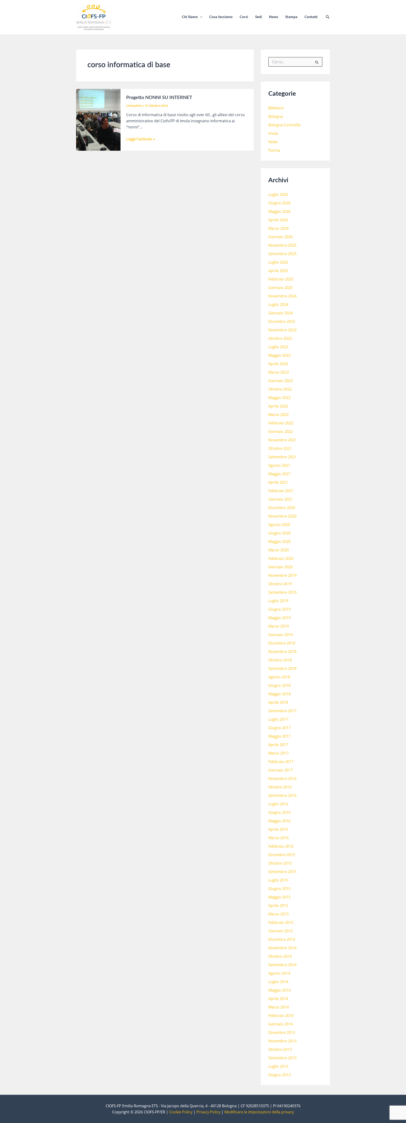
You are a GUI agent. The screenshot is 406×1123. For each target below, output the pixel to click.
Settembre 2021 (282, 456)
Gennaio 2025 (280, 287)
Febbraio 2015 (280, 922)
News (273, 17)
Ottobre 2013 (280, 1049)
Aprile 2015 (278, 905)
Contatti (310, 17)
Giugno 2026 (279, 203)
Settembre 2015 (282, 871)
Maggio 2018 (279, 693)
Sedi (258, 17)
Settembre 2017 (282, 710)
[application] (200, 17)
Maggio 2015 (279, 897)
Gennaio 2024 (280, 313)
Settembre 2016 (282, 795)
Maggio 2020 (279, 541)
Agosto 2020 (279, 524)
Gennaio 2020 (280, 566)
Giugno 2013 (279, 1074)
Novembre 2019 (282, 575)
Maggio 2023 (279, 355)
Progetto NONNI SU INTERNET (159, 97)
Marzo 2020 (278, 550)
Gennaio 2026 (280, 236)
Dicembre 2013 (281, 1032)
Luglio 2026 (278, 194)
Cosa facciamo (221, 17)
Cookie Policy (180, 1112)
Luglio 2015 (278, 880)
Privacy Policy (208, 1112)
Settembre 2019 (282, 592)
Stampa (291, 17)
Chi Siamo (190, 17)
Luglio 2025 (278, 262)
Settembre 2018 (282, 668)
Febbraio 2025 (280, 279)
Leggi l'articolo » (140, 139)
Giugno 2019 (279, 609)
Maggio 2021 (279, 473)
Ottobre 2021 (280, 448)
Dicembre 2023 (281, 321)
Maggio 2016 (279, 820)
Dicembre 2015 (281, 854)
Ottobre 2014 (280, 956)
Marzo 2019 (278, 626)
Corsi (244, 17)
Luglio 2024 (278, 304)
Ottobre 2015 (280, 863)
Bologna (275, 116)
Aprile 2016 (278, 829)
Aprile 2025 (278, 270)
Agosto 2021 (279, 465)
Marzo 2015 (278, 914)
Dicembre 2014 (281, 939)
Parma (274, 150)
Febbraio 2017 (280, 761)
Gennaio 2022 (280, 431)
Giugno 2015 (279, 888)
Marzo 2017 (278, 753)
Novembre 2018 (282, 651)
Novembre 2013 (282, 1041)
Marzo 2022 (278, 414)
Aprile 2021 (278, 482)
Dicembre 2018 (281, 643)
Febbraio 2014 (280, 1015)
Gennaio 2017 (280, 770)
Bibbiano (276, 108)
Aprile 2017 (278, 744)
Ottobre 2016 (280, 787)
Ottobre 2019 (280, 583)
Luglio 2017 (278, 719)
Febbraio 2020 (280, 558)
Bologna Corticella (284, 124)
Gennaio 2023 (280, 380)
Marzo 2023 (278, 372)
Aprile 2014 (278, 998)
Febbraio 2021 (280, 490)
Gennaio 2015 (280, 930)
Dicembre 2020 (281, 507)
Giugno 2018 (279, 685)
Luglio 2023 (278, 346)
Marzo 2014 (278, 1007)
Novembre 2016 (282, 778)
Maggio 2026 (279, 211)
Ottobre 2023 (280, 338)
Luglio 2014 (278, 981)
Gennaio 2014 (280, 1024)
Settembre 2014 (282, 964)
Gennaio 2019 (280, 634)
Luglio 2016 (278, 804)
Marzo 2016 (278, 837)
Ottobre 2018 (280, 660)
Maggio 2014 (279, 990)
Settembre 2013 (282, 1057)
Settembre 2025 (282, 253)
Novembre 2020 (282, 516)
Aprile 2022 (278, 406)
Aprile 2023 (278, 363)
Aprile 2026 (278, 219)
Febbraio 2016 (280, 846)
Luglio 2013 (278, 1066)
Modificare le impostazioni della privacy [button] (259, 1112)
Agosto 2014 (279, 973)
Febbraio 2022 (280, 423)
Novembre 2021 (282, 440)
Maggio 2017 (279, 736)
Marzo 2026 (278, 228)
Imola (273, 133)
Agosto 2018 (279, 677)
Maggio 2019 (279, 617)
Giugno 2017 (279, 727)
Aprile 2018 (278, 702)
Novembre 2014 (282, 947)
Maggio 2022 (279, 397)
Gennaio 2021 (280, 499)
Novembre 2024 (282, 296)
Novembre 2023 (282, 329)
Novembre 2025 (282, 245)
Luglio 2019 (278, 600)
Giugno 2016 (279, 812)
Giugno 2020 (279, 533)
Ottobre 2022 (280, 389)
